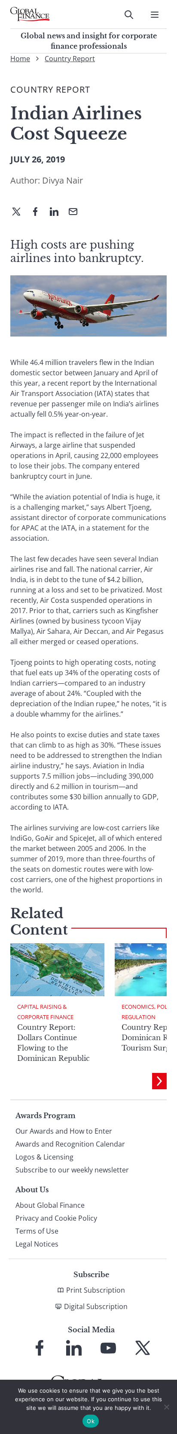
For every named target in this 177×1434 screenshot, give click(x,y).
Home (20, 58)
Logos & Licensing (44, 1157)
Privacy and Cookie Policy (56, 1218)
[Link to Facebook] (39, 1348)
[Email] (76, 212)
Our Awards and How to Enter (63, 1131)
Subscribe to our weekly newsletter (72, 1170)
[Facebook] (38, 212)
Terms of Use (36, 1231)
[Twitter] (19, 212)
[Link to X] (142, 1348)
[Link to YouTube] (108, 1348)
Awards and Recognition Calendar (70, 1144)
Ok (91, 1421)
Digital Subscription (96, 1306)
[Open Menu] (155, 14)
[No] (166, 1407)
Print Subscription (95, 1290)
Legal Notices (36, 1244)
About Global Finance (50, 1205)
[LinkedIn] (57, 212)
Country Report (70, 58)
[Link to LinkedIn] (74, 1348)
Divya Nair (62, 180)
